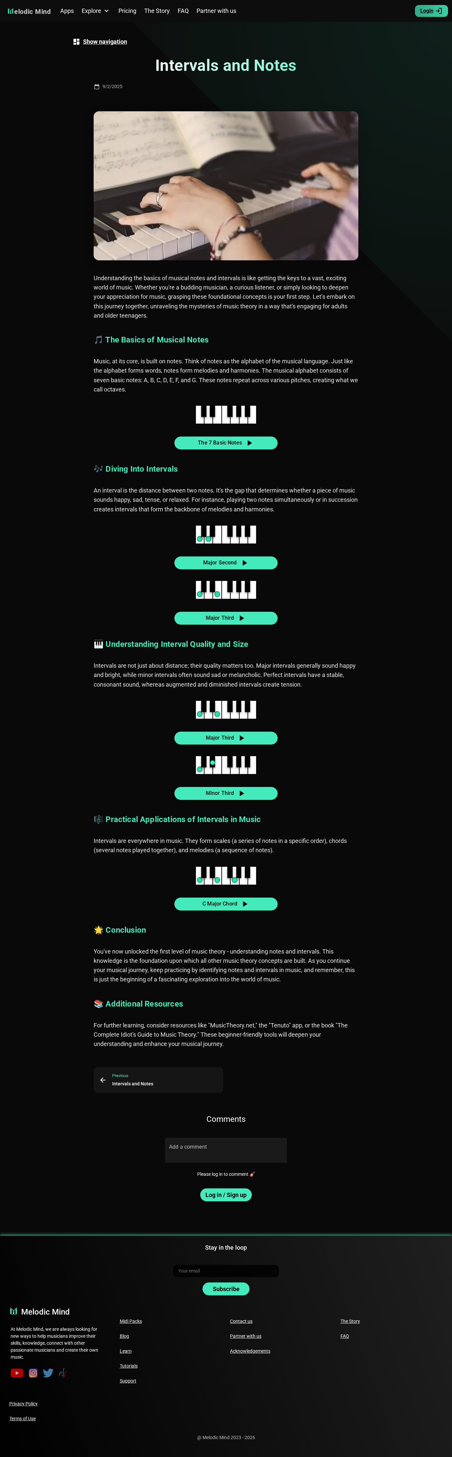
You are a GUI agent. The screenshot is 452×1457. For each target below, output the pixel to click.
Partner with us (245, 1336)
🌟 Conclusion (120, 930)
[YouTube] (17, 1373)
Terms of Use (22, 1418)
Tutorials (129, 1366)
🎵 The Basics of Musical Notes (151, 339)
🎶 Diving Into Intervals (136, 469)
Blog (124, 1336)
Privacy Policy (23, 1403)
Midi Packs (131, 1321)
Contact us (241, 1321)
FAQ (344, 1336)
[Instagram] (33, 1373)
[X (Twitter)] (48, 1373)
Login (426, 11)
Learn (126, 1351)
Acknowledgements (250, 1351)
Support (128, 1380)
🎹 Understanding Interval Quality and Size (171, 644)
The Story (350, 1321)
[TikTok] (63, 1373)
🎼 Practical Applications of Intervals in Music (177, 819)
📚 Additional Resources (138, 1004)
